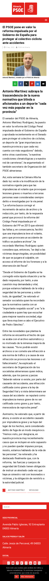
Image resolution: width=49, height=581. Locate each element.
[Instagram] (26, 563)
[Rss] (39, 563)
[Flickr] (35, 563)
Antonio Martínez (16, 490)
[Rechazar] (46, 573)
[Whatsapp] (8, 563)
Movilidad (33, 490)
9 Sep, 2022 (10, 47)
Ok (16, 577)
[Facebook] (17, 563)
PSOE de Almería (24, 47)
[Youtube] (30, 563)
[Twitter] (21, 563)
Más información (27, 577)
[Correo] (13, 563)
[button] (45, 20)
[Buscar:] (24, 507)
